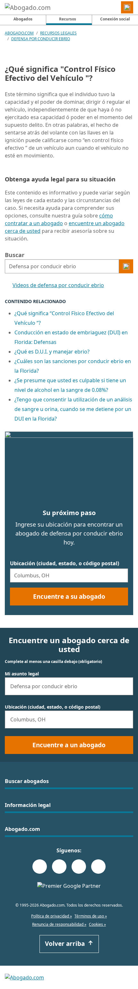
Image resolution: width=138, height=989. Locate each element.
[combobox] (62, 266)
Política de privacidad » (51, 916)
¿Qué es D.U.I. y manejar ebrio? (52, 351)
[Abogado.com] (28, 7)
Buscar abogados (27, 781)
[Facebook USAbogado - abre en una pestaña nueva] (39, 866)
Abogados (22, 19)
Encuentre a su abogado (69, 596)
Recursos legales (58, 33)
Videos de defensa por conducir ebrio (58, 285)
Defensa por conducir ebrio (40, 39)
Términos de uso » (90, 916)
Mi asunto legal (22, 674)
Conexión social (115, 19)
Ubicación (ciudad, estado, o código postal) (64, 563)
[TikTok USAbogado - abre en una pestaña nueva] (79, 866)
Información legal (28, 805)
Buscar (14, 255)
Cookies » (97, 924)
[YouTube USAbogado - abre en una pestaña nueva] (98, 866)
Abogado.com (19, 33)
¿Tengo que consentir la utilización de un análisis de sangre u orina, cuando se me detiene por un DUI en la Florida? (73, 409)
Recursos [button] (75, 19)
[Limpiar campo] (112, 266)
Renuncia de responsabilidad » (59, 924)
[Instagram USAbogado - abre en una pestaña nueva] (59, 866)
